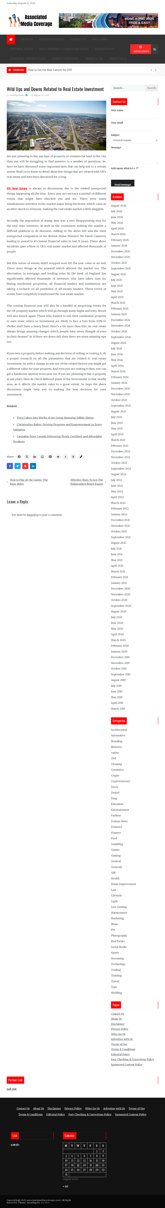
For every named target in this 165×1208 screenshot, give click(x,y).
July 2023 (116, 417)
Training (116, 975)
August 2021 (118, 542)
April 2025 (117, 297)
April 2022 (117, 497)
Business (116, 746)
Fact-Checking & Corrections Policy (64, 49)
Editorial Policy (21, 49)
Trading (116, 969)
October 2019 (119, 668)
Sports (115, 952)
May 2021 (116, 560)
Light (114, 901)
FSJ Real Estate (17, 188)
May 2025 (117, 291)
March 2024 (118, 371)
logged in (33, 514)
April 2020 (117, 634)
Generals (116, 867)
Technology (118, 964)
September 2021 (121, 537)
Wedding (116, 992)
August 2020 (118, 611)
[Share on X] (27, 457)
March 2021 (118, 571)
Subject (115, 135)
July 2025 (116, 279)
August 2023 (118, 411)
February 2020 (120, 645)
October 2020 (119, 600)
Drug (114, 798)
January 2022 (119, 514)
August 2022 (118, 474)
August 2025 (118, 274)
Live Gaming (119, 906)
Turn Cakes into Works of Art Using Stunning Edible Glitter (55, 417)
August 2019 (118, 680)
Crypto (115, 775)
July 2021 (116, 548)
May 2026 (117, 222)
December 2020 (120, 588)
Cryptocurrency (120, 781)
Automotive (118, 735)
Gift (113, 872)
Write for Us (118, 58)
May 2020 (117, 628)
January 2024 (119, 382)
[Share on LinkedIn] (35, 457)
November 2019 (120, 663)
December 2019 (120, 657)
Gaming (116, 855)
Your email (117, 122)
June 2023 (117, 422)
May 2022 (117, 491)
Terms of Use (94, 58)
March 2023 (118, 440)
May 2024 (117, 359)
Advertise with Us (51, 39)
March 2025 (118, 302)
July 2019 (116, 685)
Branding (116, 741)
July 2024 (116, 348)
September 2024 (121, 337)
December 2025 (120, 251)
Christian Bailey (17, 95)
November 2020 (120, 594)
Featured (116, 826)
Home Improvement (123, 884)
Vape (114, 987)
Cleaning (116, 764)
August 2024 (118, 342)
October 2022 (119, 462)
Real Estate (118, 941)
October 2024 (119, 331)
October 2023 (119, 400)
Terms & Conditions (65, 58)
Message (116, 147)
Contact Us (78, 39)
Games (115, 849)
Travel (115, 981)
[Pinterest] (25, 466)
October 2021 (119, 531)
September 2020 (121, 605)
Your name (117, 110)
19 (78, 1165)
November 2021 (120, 525)
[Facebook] (10, 466)
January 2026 (119, 245)
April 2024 (117, 365)
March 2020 (118, 640)
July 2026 (116, 211)
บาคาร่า (15, 1144)
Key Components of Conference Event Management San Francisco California (75, 69)
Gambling (117, 844)
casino (115, 752)
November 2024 (120, 325)
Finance (116, 832)
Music (114, 924)
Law (113, 889)
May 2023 (117, 428)
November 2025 (120, 257)
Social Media (119, 947)
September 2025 (121, 268)
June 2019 (116, 691)
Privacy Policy (105, 49)
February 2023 (119, 445)
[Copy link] (81, 457)
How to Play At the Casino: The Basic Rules (29, 482)
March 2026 (118, 234)
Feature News (119, 821)
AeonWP (45, 1202)
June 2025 (117, 285)
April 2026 (117, 228)
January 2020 (119, 651)
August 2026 (118, 205)
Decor (114, 787)
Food (114, 838)
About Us (27, 39)
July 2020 (116, 617)
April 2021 (117, 565)
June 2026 (117, 217)
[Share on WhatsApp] (42, 457)
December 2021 (120, 520)
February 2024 (120, 377)
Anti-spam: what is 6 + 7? (124, 168)
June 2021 (116, 554)
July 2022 (116, 480)
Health (115, 878)
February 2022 (120, 508)
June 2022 (117, 485)
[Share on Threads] (73, 457)
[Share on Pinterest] (50, 457)
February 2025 (119, 308)
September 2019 (121, 674)
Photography (119, 935)
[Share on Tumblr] (66, 457)
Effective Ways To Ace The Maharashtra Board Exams (86, 482)
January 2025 (119, 314)
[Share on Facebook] (19, 457)
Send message (123, 184)
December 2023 (120, 388)
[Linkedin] (33, 466)
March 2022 (118, 502)
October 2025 (119, 262)
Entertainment (120, 809)
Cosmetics (117, 769)
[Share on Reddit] (58, 457)
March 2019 (118, 708)
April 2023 (117, 434)
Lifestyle (116, 895)
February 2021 (119, 577)
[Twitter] (18, 466)
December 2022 (120, 451)
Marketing (117, 918)
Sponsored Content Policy (28, 58)
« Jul (65, 1186)
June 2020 (117, 622)
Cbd (113, 758)
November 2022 (120, 457)
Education (117, 804)
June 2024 (117, 354)
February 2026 (120, 240)
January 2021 (119, 583)
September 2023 (121, 405)
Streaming (117, 958)
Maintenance (119, 912)
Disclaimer (99, 39)
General (116, 861)
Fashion (116, 815)
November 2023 (120, 394)
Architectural (119, 729)
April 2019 (117, 702)
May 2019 (116, 697)
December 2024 (120, 320)
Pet (113, 929)
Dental (115, 792)
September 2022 (121, 468)
